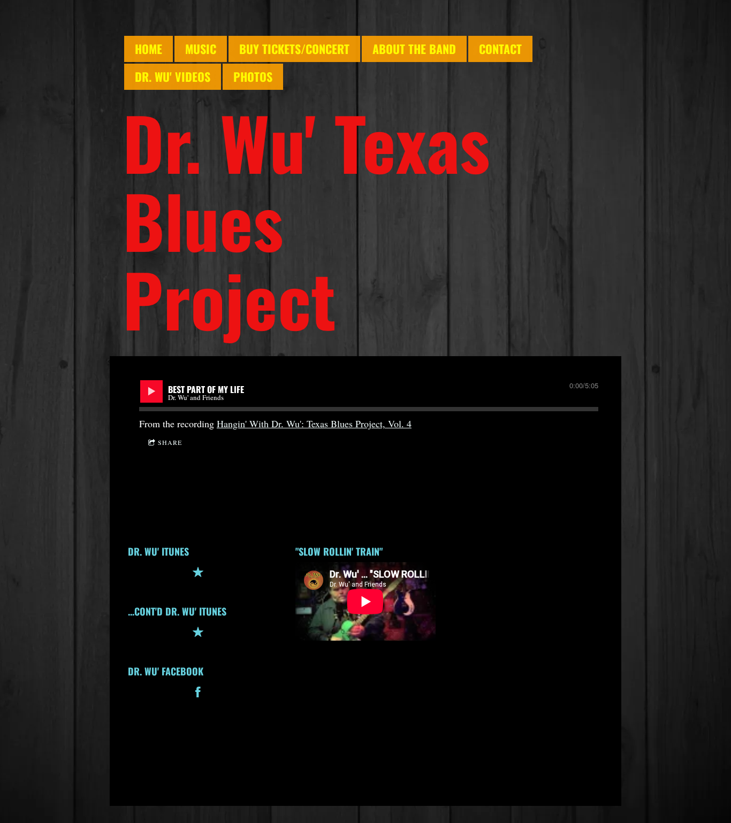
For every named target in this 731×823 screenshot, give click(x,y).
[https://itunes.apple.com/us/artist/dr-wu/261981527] (198, 634)
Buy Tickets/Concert (294, 48)
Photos (252, 76)
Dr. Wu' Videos (172, 76)
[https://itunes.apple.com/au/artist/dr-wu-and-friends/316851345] (198, 574)
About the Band (414, 48)
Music (200, 48)
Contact (500, 48)
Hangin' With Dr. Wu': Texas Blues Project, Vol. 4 (314, 423)
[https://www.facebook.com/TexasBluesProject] (198, 694)
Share (170, 442)
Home (148, 48)
